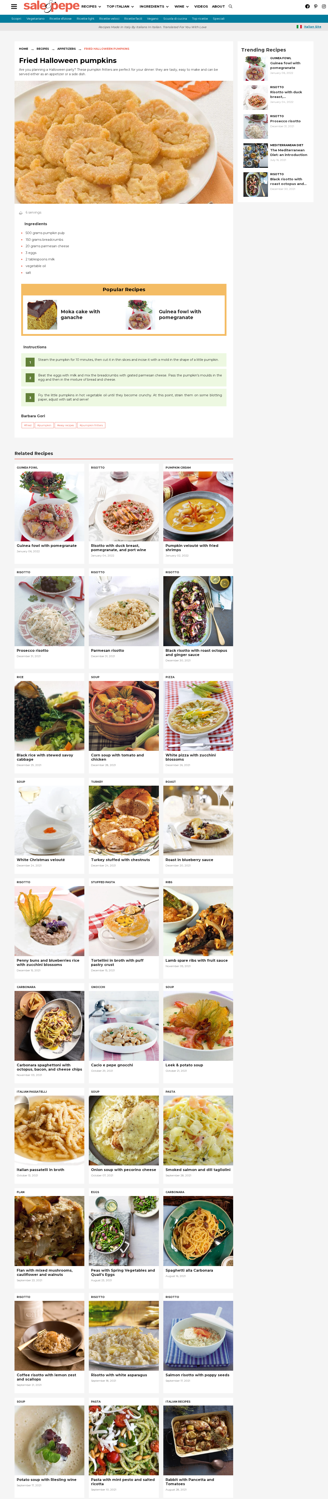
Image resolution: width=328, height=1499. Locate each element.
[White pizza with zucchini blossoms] (198, 715)
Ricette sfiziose (61, 18)
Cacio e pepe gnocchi (112, 1065)
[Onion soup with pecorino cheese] (124, 1130)
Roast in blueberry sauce (189, 860)
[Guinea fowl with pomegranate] (140, 314)
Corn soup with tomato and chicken (117, 757)
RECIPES (89, 6)
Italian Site (312, 26)
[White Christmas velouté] (49, 820)
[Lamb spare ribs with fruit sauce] (198, 920)
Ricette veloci (109, 18)
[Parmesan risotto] (124, 610)
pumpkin (45, 425)
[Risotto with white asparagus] (124, 1335)
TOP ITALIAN (118, 6)
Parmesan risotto (107, 650)
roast (171, 781)
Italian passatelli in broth (40, 1170)
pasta (170, 1091)
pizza (170, 677)
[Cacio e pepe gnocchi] (124, 1025)
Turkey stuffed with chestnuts (120, 860)
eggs (95, 1192)
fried (28, 425)
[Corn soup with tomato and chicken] (124, 715)
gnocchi (98, 987)
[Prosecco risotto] (255, 126)
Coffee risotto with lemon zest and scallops (46, 1377)
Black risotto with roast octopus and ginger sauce (287, 181)
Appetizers (66, 48)
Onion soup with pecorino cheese (123, 1170)
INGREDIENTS (152, 6)
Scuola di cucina (175, 18)
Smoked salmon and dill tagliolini (198, 1170)
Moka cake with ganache (80, 314)
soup (95, 677)
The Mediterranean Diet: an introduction (288, 152)
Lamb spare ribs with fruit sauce (197, 960)
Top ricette (200, 18)
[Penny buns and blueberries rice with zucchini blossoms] (49, 920)
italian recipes (178, 1401)
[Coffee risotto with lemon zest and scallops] (49, 1335)
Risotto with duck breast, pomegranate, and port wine (287, 94)
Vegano (152, 18)
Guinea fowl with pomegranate (180, 314)
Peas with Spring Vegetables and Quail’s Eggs (123, 1272)
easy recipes (66, 425)
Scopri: (16, 18)
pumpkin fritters (92, 425)
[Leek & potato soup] (198, 1025)
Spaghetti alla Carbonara (189, 1270)
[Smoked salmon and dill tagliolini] (198, 1130)
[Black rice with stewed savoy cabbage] (49, 715)
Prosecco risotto (285, 121)
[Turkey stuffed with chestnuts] (124, 820)
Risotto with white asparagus (119, 1375)
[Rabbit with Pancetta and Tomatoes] (198, 1440)
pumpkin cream (178, 467)
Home (23, 48)
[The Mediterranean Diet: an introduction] (255, 155)
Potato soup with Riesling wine (47, 1480)
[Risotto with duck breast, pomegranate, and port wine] (255, 97)
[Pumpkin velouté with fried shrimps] (198, 506)
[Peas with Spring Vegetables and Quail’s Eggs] (124, 1230)
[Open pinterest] (315, 6)
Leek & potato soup (184, 1065)
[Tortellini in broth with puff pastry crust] (124, 920)
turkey (97, 781)
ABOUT (218, 6)
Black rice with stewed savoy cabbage (45, 757)
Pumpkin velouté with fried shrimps (192, 548)
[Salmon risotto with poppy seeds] (198, 1335)
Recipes (43, 48)
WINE (179, 6)
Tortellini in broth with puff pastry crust (117, 962)
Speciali (218, 18)
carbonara (26, 987)
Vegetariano (36, 18)
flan (21, 1192)
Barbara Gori (33, 416)
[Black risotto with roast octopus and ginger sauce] (255, 184)
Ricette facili (133, 18)
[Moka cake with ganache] (42, 314)
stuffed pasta (103, 882)
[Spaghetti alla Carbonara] (198, 1230)
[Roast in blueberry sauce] (198, 820)
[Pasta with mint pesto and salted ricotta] (124, 1440)
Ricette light (85, 18)
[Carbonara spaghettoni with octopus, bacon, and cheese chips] (49, 1025)
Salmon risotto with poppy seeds (197, 1375)
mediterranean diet (286, 145)
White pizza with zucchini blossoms (191, 757)
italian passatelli (32, 1091)
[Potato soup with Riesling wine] (49, 1440)
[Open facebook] (307, 6)
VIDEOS (201, 6)
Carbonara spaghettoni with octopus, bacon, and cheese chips (49, 1067)
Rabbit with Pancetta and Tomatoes (190, 1482)
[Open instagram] (324, 6)
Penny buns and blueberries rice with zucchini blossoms (48, 962)
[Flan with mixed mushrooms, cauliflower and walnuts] (49, 1230)
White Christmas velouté (41, 860)
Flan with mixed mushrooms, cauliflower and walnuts (45, 1272)
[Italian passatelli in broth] (49, 1130)
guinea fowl (280, 58)
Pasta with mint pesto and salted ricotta (123, 1482)
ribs (169, 882)
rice (20, 677)
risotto (277, 87)
